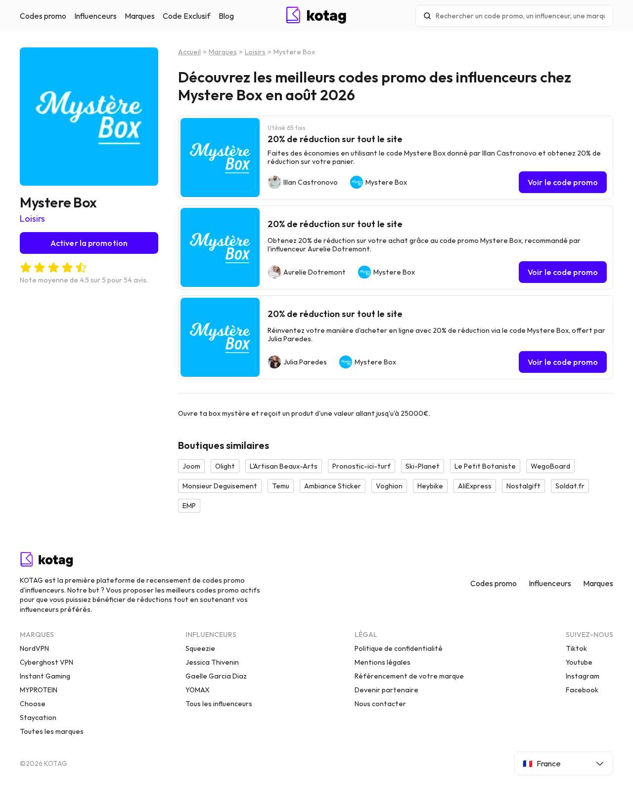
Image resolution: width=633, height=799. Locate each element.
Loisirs (32, 218)
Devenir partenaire (386, 689)
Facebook (582, 689)
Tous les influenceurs (218, 703)
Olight (225, 466)
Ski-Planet (423, 466)
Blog (226, 16)
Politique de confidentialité (399, 648)
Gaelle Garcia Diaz (216, 676)
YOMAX (197, 689)
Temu (280, 485)
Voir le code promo (563, 182)
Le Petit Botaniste (485, 466)
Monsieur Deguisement (219, 485)
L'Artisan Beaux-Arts (283, 466)
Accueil (189, 51)
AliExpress (475, 485)
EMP (189, 505)
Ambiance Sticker (332, 485)
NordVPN (34, 648)
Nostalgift (523, 485)
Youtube (579, 662)
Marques (140, 16)
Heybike (430, 485)
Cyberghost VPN (46, 662)
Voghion (389, 485)
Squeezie (200, 648)
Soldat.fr (570, 485)
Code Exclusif (187, 16)
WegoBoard (550, 466)
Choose (32, 703)
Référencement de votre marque (409, 676)
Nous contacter (380, 703)
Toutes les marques (52, 731)
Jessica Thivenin (212, 662)
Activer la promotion (89, 243)
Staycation (38, 717)
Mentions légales (382, 662)
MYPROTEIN (38, 689)
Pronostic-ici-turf (361, 466)
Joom (191, 466)
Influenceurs (95, 16)
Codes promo (43, 16)
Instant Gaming (45, 676)
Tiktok (576, 648)
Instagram (582, 676)
